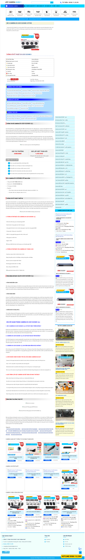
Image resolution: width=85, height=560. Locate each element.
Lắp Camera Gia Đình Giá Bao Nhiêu (13, 429)
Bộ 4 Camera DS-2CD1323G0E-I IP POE (19, 23)
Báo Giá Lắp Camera (38, 93)
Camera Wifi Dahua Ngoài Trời (61, 168)
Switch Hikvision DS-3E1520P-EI (63, 307)
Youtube (48, 541)
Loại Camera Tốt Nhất (26, 90)
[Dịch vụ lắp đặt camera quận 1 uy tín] (24, 5)
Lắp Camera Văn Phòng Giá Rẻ (46, 430)
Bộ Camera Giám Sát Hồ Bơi (69, 485)
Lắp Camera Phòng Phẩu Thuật (62, 153)
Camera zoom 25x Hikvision (61, 129)
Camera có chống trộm (60, 156)
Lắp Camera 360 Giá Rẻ (11, 18)
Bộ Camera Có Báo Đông (60, 123)
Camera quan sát (30, 5)
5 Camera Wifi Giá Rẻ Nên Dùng (38, 103)
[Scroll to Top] (80, 552)
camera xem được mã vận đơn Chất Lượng (40, 90)
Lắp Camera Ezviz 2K (39, 105)
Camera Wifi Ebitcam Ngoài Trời (13, 108)
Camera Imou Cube (24, 108)
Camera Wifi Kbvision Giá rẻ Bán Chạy (63, 171)
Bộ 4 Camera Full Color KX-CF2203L (51, 511)
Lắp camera (13, 2)
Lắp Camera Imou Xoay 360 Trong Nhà (63, 192)
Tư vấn (53, 5)
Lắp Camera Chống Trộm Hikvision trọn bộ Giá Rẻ (16, 116)
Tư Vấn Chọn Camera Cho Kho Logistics (63, 147)
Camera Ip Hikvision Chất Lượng (62, 135)
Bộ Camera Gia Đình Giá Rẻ (16, 434)
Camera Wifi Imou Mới (26, 103)
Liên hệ (57, 5)
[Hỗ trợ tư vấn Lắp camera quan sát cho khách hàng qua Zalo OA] (80, 548)
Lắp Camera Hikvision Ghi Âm (61, 138)
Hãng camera (40, 5)
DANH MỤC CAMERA (13, 6)
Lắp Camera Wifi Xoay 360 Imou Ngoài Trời (64, 198)
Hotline (71, 556)
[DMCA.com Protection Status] (6, 552)
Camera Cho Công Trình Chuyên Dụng (63, 159)
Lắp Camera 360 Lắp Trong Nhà (62, 204)
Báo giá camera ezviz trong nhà (29, 95)
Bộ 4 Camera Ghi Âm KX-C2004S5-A (33, 511)
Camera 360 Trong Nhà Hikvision (62, 132)
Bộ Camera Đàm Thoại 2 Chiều (62, 120)
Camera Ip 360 (58, 207)
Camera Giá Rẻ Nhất (59, 150)
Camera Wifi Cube (59, 186)
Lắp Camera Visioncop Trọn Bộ (46, 116)
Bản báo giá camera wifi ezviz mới (26, 93)
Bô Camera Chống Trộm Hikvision (13, 118)
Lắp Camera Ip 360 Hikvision (61, 189)
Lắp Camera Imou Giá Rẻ (61, 395)
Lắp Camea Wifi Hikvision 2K (61, 174)
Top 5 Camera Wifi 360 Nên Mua (62, 180)
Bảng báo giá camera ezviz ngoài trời (14, 95)
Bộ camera (47, 5)
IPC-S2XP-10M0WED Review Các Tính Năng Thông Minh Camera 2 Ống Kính (23, 430)
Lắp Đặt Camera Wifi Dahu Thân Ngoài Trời (25, 105)
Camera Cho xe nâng (60, 144)
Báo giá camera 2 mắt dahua (12, 93)
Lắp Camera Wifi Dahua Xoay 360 (62, 195)
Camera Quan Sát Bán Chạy (61, 117)
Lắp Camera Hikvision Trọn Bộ (22, 18)
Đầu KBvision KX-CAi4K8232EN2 (51, 457)
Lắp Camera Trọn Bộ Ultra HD (33, 116)
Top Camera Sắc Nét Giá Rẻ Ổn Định (14, 90)
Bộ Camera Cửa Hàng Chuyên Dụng (13, 432)
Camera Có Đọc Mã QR (60, 141)
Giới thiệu (67, 539)
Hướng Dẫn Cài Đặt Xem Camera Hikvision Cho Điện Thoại (63, 369)
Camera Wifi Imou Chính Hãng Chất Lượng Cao (65, 183)
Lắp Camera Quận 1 (7, 536)
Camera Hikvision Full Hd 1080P (35, 18)
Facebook (48, 539)
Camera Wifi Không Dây (11, 105)
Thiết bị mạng (68, 546)
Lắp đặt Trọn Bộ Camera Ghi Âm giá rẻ (28, 118)
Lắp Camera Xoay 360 (60, 201)
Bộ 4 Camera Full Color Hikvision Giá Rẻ (29, 432)
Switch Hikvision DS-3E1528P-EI (63, 273)
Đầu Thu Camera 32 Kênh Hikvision (62, 126)
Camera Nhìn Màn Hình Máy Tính (62, 162)
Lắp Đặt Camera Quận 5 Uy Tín (62, 342)
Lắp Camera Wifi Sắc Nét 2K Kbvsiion (14, 103)
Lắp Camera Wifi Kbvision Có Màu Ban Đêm (64, 165)
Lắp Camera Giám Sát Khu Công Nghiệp (29, 429)
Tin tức (66, 541)
